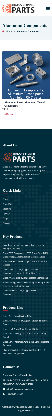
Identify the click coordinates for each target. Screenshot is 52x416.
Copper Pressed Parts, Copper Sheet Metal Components (22, 292)
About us (7, 204)
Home (9, 31)
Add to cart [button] (9, 114)
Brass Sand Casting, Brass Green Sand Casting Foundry (24, 335)
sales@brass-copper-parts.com (20, 389)
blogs (5, 218)
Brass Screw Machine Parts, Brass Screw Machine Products (26, 343)
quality (6, 213)
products (7, 208)
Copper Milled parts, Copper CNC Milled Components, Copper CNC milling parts (22, 271)
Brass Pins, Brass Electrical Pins (17, 316)
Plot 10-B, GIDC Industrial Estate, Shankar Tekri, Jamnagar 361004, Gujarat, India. (25, 382)
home (6, 199)
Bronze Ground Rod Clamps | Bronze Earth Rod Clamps (25, 263)
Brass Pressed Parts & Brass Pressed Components (25, 278)
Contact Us (8, 223)
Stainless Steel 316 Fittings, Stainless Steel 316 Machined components (24, 352)
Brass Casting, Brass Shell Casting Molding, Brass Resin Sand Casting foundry (26, 284)
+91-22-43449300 (14, 394)
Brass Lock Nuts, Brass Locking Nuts (20, 329)
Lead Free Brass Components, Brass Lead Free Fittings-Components (24, 247)
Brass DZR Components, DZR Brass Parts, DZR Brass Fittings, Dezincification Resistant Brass (25, 255)
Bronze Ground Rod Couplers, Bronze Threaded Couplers (25, 322)
